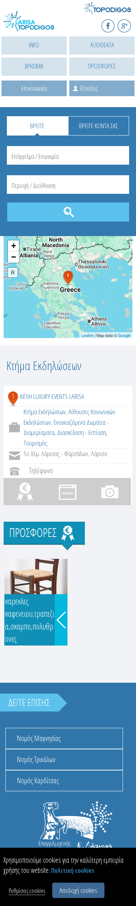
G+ (128, 23)
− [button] (13, 257)
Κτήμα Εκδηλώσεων (45, 411)
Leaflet (87, 335)
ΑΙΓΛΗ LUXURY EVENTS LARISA (52, 396)
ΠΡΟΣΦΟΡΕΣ (102, 66)
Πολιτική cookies (72, 870)
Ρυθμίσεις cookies (27, 890)
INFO (34, 44)
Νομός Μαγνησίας (39, 738)
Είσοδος (89, 88)
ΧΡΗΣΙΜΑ (34, 66)
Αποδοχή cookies (78, 890)
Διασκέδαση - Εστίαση (81, 432)
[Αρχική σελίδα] (36, 26)
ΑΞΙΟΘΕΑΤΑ (102, 44)
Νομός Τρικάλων (36, 759)
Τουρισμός (35, 443)
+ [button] (13, 245)
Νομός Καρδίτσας (38, 780)
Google (124, 335)
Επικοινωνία (34, 88)
